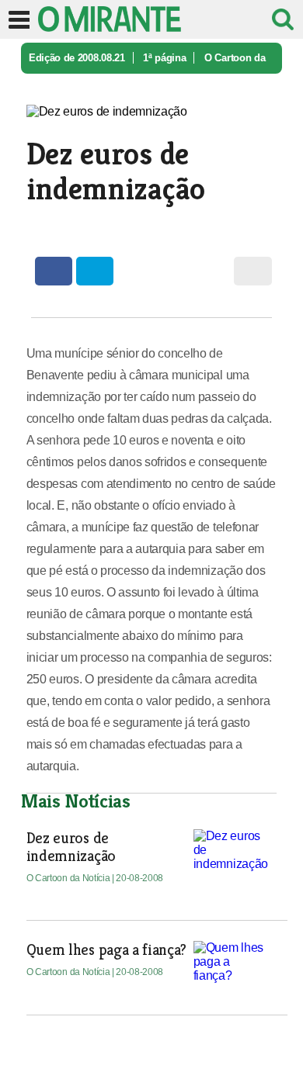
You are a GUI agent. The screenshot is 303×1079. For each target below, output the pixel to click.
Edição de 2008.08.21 (77, 58)
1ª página (164, 58)
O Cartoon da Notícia (69, 878)
